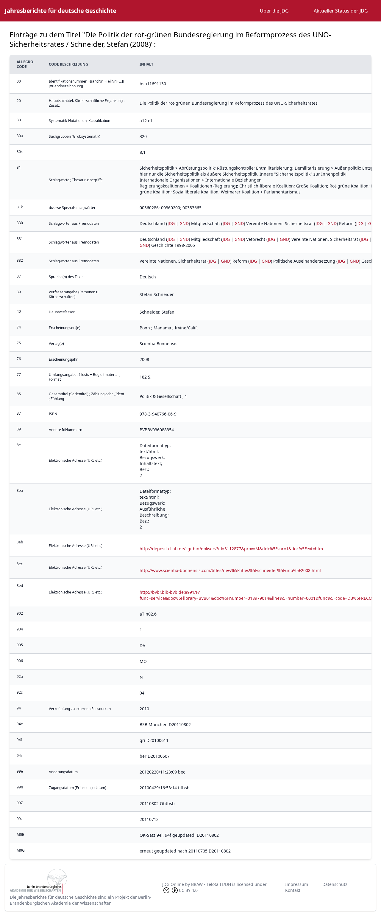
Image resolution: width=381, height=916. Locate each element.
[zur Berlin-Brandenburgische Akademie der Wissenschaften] (86, 881)
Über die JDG (274, 10)
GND (184, 223)
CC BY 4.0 (188, 890)
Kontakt (292, 890)
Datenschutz (334, 884)
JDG (171, 223)
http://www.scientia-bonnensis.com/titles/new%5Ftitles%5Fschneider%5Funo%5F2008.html (230, 570)
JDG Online (173, 884)
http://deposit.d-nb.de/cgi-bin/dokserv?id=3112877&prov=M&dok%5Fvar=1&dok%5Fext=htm (231, 548)
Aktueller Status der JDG (341, 10)
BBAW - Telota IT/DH (211, 884)
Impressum (296, 884)
